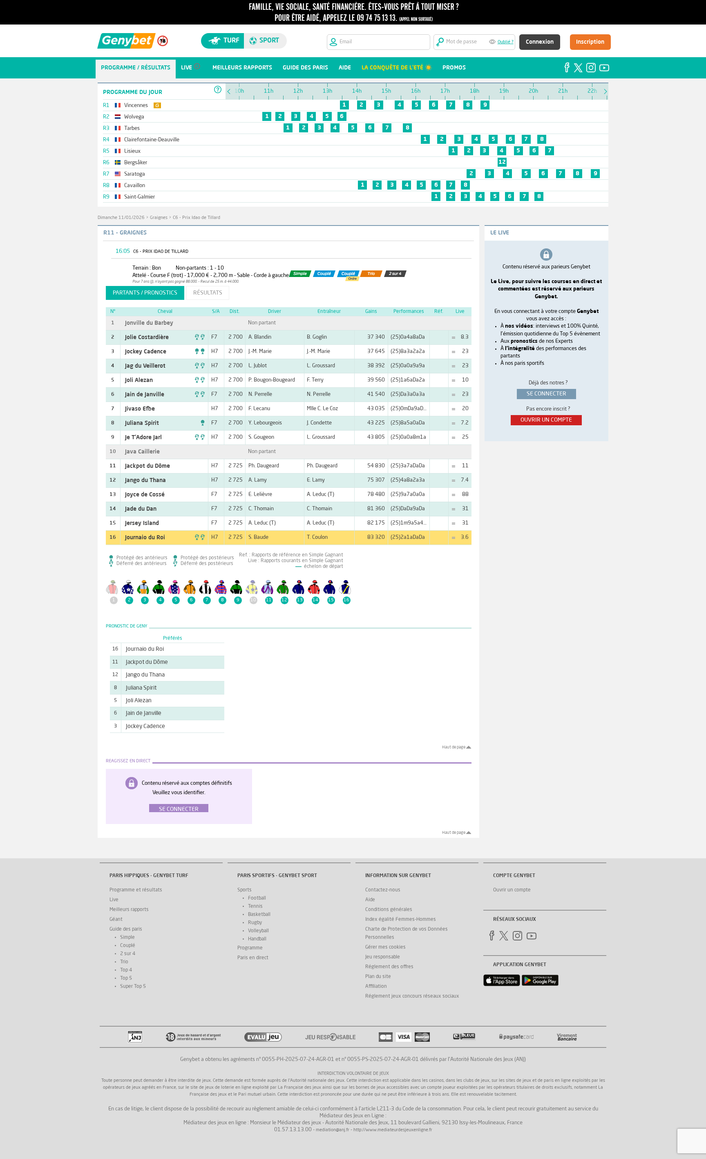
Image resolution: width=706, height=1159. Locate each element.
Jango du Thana (145, 480)
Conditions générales (388, 909)
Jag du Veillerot (145, 366)
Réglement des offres (389, 967)
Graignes (159, 218)
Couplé (127, 945)
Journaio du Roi (145, 537)
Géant (116, 919)
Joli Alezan (139, 380)
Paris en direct (252, 958)
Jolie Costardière (147, 337)
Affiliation (376, 986)
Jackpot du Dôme (147, 466)
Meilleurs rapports (129, 909)
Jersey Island (142, 523)
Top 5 (126, 978)
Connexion (540, 42)
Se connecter (179, 809)
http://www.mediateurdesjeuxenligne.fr (392, 1130)
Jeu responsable (382, 957)
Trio (124, 962)
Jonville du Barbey (149, 323)
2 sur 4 (127, 953)
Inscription (590, 42)
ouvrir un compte (546, 420)
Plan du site (378, 976)
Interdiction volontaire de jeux (353, 1074)
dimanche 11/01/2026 (121, 218)
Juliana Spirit (142, 423)
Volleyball (258, 931)
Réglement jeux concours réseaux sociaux (412, 996)
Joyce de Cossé (145, 495)
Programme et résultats (135, 890)
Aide (370, 900)
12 (502, 162)
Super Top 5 (133, 986)
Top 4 (126, 970)
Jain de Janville (144, 394)
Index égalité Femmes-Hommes (400, 919)
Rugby (255, 922)
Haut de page (453, 747)
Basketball (259, 914)
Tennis (255, 906)
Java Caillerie (142, 452)
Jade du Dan (140, 509)
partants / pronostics (145, 293)
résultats (207, 293)
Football (257, 898)
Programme (250, 948)
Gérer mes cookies (385, 947)
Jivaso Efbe (140, 409)
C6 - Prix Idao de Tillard (196, 218)
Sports (244, 890)
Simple (127, 937)
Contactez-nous (382, 890)
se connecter (546, 394)
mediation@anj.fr (332, 1130)
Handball (257, 939)
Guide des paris (125, 929)
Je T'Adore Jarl (143, 437)
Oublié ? (506, 42)
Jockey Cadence (145, 352)
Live (113, 900)
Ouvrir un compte (512, 890)
